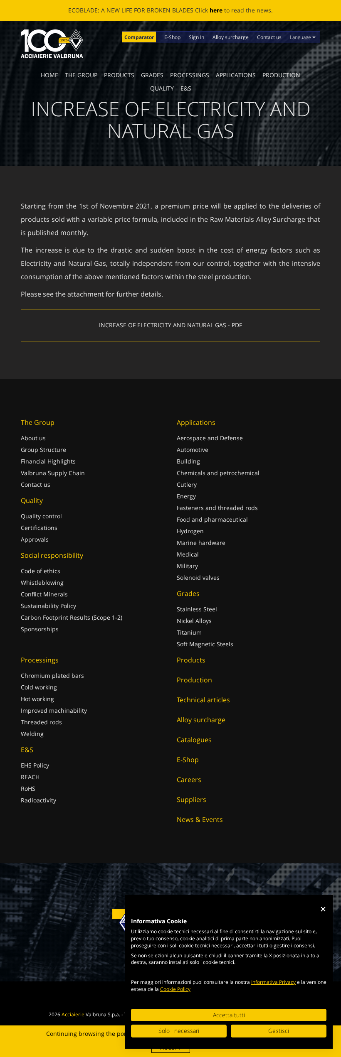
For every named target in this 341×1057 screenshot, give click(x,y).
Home (49, 75)
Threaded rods (41, 722)
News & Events (200, 819)
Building (188, 461)
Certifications (39, 528)
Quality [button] (162, 88)
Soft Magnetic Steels (205, 644)
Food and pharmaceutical (212, 519)
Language (301, 37)
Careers (189, 779)
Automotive (192, 450)
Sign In (196, 37)
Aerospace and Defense (210, 438)
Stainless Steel (197, 609)
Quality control (41, 516)
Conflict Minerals (44, 594)
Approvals (35, 539)
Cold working (39, 687)
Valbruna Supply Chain (53, 473)
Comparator (139, 37)
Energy (186, 496)
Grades (152, 75)
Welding (32, 734)
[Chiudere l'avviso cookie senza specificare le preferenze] (323, 909)
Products (119, 75)
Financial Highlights (48, 461)
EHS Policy (35, 765)
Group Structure (43, 450)
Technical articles (203, 699)
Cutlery (187, 484)
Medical (188, 554)
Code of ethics (40, 571)
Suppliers (191, 799)
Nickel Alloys (194, 621)
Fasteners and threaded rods (217, 508)
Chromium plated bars (52, 675)
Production (281, 75)
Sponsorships (40, 629)
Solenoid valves (198, 577)
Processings (189, 75)
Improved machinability (54, 710)
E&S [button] (185, 88)
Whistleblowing (42, 582)
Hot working (37, 699)
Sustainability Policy (48, 606)
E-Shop (172, 37)
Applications (236, 75)
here (216, 10)
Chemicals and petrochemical (218, 473)
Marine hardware (201, 543)
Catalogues (194, 739)
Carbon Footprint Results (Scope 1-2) (71, 617)
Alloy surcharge (231, 37)
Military (187, 566)
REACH (30, 777)
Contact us (269, 37)
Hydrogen (190, 531)
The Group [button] (81, 75)
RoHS (28, 788)
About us (33, 438)
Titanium (189, 632)
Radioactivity (38, 800)
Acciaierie (73, 1014)
